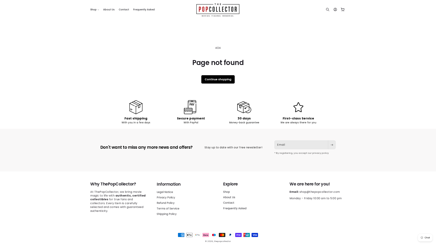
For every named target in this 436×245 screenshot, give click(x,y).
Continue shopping (218, 79)
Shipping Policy (167, 214)
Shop (226, 192)
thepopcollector (222, 241)
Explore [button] (230, 184)
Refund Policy (166, 203)
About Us (229, 197)
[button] (94, 9)
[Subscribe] (332, 144)
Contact (228, 203)
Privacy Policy (166, 197)
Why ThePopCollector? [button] (113, 184)
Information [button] (169, 184)
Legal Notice (165, 192)
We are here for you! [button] (310, 184)
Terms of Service (168, 208)
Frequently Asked (234, 208)
